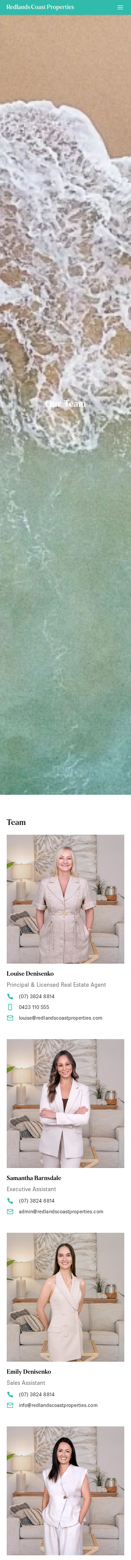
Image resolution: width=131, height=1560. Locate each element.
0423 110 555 (34, 1007)
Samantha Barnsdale (34, 1179)
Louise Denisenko (30, 974)
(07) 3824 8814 (37, 996)
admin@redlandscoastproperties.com (61, 1211)
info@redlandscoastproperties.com (58, 1405)
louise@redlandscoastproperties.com (60, 1018)
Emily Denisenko (29, 1372)
